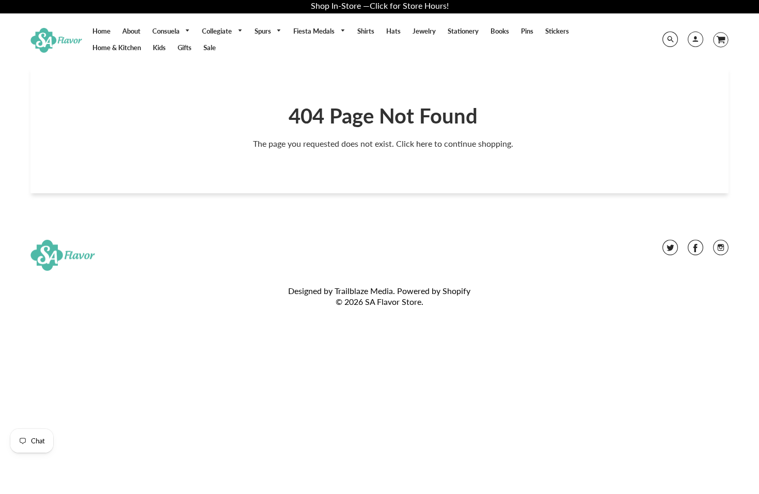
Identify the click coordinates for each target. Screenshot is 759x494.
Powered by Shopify (433, 291)
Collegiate (217, 31)
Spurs (264, 31)
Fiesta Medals (314, 31)
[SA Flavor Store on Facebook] (695, 251)
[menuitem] (101, 31)
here (424, 143)
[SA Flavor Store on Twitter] (670, 251)
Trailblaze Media (364, 291)
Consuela (166, 31)
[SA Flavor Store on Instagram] (721, 251)
